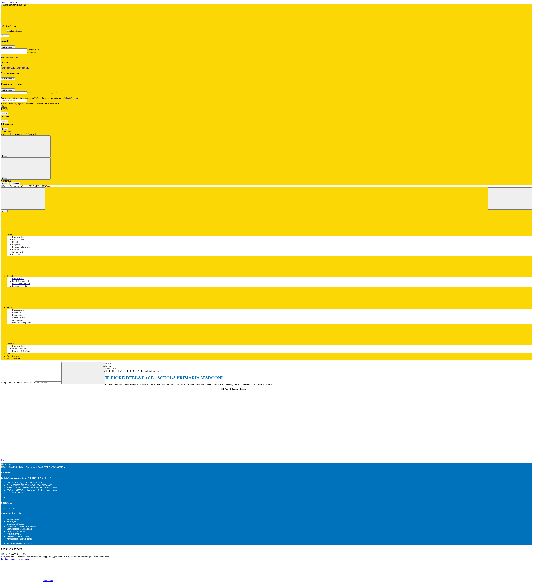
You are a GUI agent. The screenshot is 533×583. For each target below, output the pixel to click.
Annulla (5, 183)
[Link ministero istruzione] (13, 5)
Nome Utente (33, 50)
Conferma (15, 183)
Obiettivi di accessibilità (17, 531)
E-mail (30, 93)
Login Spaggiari (72, 98)
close (4, 211)
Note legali (11, 521)
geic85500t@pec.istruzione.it (36, 490)
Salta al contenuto (9, 2)
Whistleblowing (14, 534)
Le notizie (109, 368)
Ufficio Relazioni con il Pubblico (21, 526)
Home (108, 363)
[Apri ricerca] (510, 198)
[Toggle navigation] (23, 198)
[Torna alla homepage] (266, 186)
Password (31, 52)
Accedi (5, 36)
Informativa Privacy (15, 524)
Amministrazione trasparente (19, 539)
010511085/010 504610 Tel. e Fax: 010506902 (31, 485)
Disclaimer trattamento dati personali (17, 559)
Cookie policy (13, 519)
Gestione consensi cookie (18, 536)
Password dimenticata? (11, 57)
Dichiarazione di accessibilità (19, 529)
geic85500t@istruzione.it (35, 487)
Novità (108, 366)
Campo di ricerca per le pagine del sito (18, 383)
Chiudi (4, 114)
